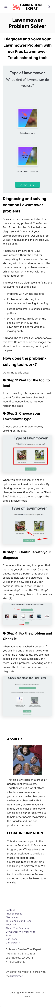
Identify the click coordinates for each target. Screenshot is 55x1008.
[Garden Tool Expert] (27, 6)
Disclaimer (16, 976)
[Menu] (6, 7)
